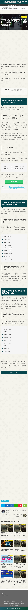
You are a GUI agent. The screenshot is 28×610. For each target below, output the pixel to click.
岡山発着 (16, 605)
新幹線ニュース (6, 500)
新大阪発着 (11, 603)
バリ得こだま (14, 181)
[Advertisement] (14, 45)
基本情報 (6, 603)
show (14, 91)
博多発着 (17, 603)
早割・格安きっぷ (7, 601)
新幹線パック (15, 601)
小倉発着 (22, 603)
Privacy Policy (4, 595)
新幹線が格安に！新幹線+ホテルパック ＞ (14, 608)
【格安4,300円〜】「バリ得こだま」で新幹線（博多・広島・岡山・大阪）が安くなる (13, 188)
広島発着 (11, 605)
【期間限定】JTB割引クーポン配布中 (14, 5)
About (2, 593)
